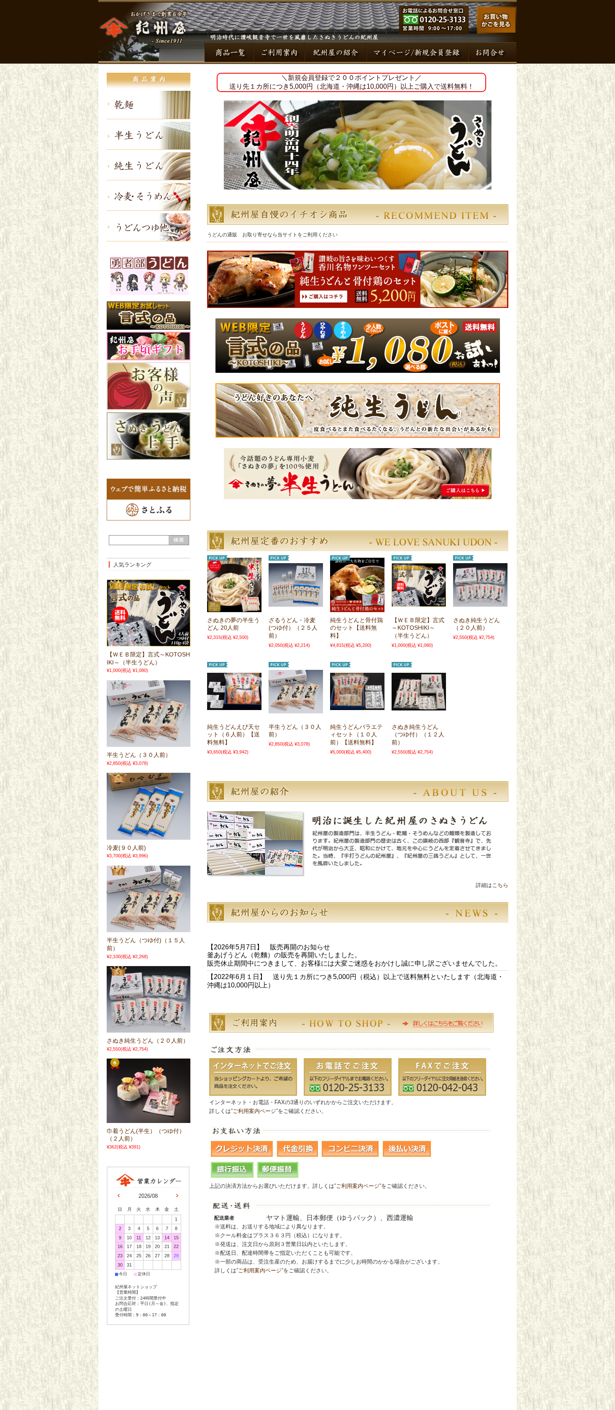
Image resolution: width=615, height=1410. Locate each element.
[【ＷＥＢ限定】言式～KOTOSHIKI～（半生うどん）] (419, 602)
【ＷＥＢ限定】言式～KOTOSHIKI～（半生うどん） (418, 628)
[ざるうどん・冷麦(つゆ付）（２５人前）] (296, 602)
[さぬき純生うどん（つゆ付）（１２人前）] (419, 706)
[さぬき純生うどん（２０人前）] (480, 602)
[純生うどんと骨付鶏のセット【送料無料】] (357, 607)
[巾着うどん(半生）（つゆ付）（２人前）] (134, 1119)
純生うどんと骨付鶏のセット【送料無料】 (356, 628)
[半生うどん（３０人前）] (296, 709)
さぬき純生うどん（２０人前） (148, 1040)
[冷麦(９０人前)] (134, 836)
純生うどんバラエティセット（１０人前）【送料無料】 (356, 734)
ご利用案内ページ (254, 1111)
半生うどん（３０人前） (139, 754)
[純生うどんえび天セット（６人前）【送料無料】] (234, 705)
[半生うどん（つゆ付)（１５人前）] (134, 929)
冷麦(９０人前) (126, 847)
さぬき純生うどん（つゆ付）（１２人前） (418, 734)
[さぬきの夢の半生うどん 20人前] (234, 607)
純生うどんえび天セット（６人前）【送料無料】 (233, 734)
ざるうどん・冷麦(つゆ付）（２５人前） (293, 628)
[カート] (497, 31)
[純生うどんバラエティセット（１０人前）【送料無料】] (357, 705)
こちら (501, 885)
